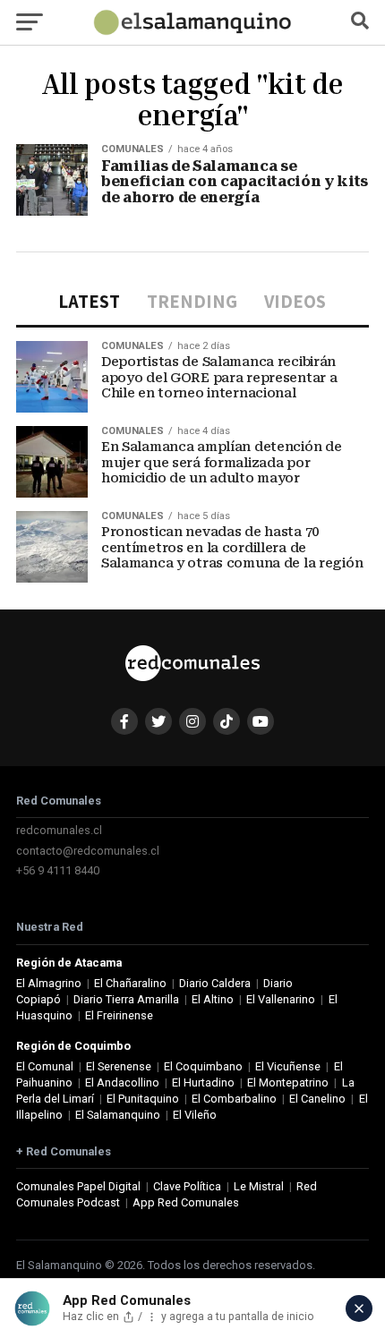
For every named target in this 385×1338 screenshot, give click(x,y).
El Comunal (44, 1066)
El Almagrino (48, 983)
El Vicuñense (288, 1066)
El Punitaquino (143, 1098)
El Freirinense (119, 1015)
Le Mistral (259, 1186)
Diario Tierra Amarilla (126, 999)
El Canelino (317, 1098)
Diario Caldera (215, 983)
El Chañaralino (130, 983)
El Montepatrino (288, 1082)
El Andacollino (122, 1082)
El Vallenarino (280, 999)
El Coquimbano (203, 1066)
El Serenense (118, 1066)
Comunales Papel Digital (78, 1186)
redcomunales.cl (59, 830)
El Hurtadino (203, 1082)
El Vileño (195, 1114)
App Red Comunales (186, 1202)
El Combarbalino (234, 1098)
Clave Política (187, 1186)
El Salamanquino (117, 1114)
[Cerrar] (359, 1308)
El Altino (213, 999)
